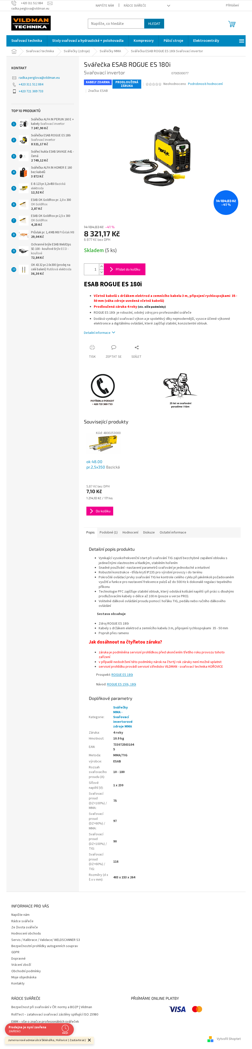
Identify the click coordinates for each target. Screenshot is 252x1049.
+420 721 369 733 (31, 91)
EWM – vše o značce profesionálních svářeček (45, 1021)
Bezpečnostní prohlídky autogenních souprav (44, 946)
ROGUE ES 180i (122, 674)
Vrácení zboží (21, 964)
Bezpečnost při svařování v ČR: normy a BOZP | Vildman (51, 1007)
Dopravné (18, 958)
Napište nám (105, 5)
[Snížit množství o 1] (101, 272)
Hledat (154, 23)
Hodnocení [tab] (130, 532)
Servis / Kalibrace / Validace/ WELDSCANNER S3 (45, 939)
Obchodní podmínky (26, 971)
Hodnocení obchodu (26, 933)
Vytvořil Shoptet (229, 1038)
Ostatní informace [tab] (173, 532)
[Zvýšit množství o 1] (101, 266)
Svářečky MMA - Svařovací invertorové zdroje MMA (123, 717)
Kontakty (18, 983)
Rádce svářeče (135, 5)
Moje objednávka (23, 977)
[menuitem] (26, 41)
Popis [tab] (90, 532)
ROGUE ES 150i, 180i (121, 684)
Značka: (98, 90)
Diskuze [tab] (149, 532)
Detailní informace (97, 332)
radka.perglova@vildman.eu (39, 77)
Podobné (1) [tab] (109, 532)
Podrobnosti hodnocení (205, 84)
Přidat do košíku (128, 269)
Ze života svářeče (24, 927)
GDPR (15, 952)
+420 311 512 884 (31, 84)
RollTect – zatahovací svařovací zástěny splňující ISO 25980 (54, 1014)
